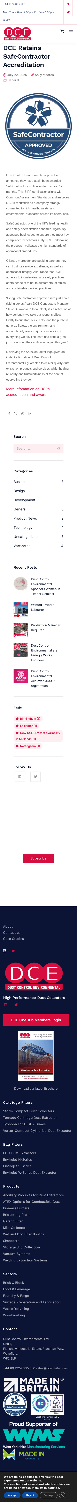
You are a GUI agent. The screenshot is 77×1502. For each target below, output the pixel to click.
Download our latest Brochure (36, 1088)
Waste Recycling (16, 1309)
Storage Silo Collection (21, 1247)
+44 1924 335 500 (14, 3)
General (13, 80)
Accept (12, 1495)
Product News (25, 518)
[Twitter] (68, 12)
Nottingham (30, 746)
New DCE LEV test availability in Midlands (38, 736)
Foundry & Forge (16, 1296)
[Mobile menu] (71, 31)
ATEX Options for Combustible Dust (31, 1202)
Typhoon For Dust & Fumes (24, 1124)
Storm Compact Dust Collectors (28, 1111)
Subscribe (38, 858)
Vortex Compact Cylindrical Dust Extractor (37, 1131)
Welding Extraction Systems (25, 1260)
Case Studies (13, 939)
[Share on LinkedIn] (30, 414)
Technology (23, 527)
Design (19, 491)
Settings (48, 1495)
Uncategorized (26, 537)
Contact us (12, 933)
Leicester (28, 725)
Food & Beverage (16, 1289)
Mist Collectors (15, 1228)
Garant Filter (13, 1221)
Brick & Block (13, 1283)
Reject (30, 1495)
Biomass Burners (16, 1208)
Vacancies (22, 546)
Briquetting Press (17, 1215)
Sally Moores (44, 75)
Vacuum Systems (16, 1254)
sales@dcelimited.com (52, 1368)
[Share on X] (15, 414)
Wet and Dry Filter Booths (23, 1234)
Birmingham (30, 718)
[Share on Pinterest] (22, 414)
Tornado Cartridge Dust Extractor (30, 1118)
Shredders (11, 1241)
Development (24, 500)
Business (21, 482)
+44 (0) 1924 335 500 (19, 1368)
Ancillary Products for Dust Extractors (33, 1195)
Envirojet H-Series (17, 1159)
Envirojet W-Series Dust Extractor (29, 1172)
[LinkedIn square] (68, 4)
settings (53, 1487)
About (8, 926)
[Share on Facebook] (9, 414)
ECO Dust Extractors (19, 1153)
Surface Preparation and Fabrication (32, 1302)
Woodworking (14, 1315)
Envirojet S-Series (17, 1166)
